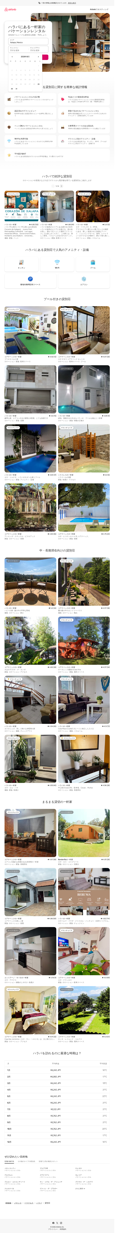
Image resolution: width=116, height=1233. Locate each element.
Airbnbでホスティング (99, 9)
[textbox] (18, 50)
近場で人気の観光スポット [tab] (48, 1161)
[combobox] (28, 42)
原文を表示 (72, 3)
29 (38, 84)
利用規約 (63, 1229)
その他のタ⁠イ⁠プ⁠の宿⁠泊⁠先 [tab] (26, 1161)
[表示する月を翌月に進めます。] (38, 56)
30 (12, 89)
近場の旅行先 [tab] (9, 1161)
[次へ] (61, 186)
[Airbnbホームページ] (10, 9)
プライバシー (53, 1229)
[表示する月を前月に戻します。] (12, 56)
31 (16, 89)
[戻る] (53, 186)
